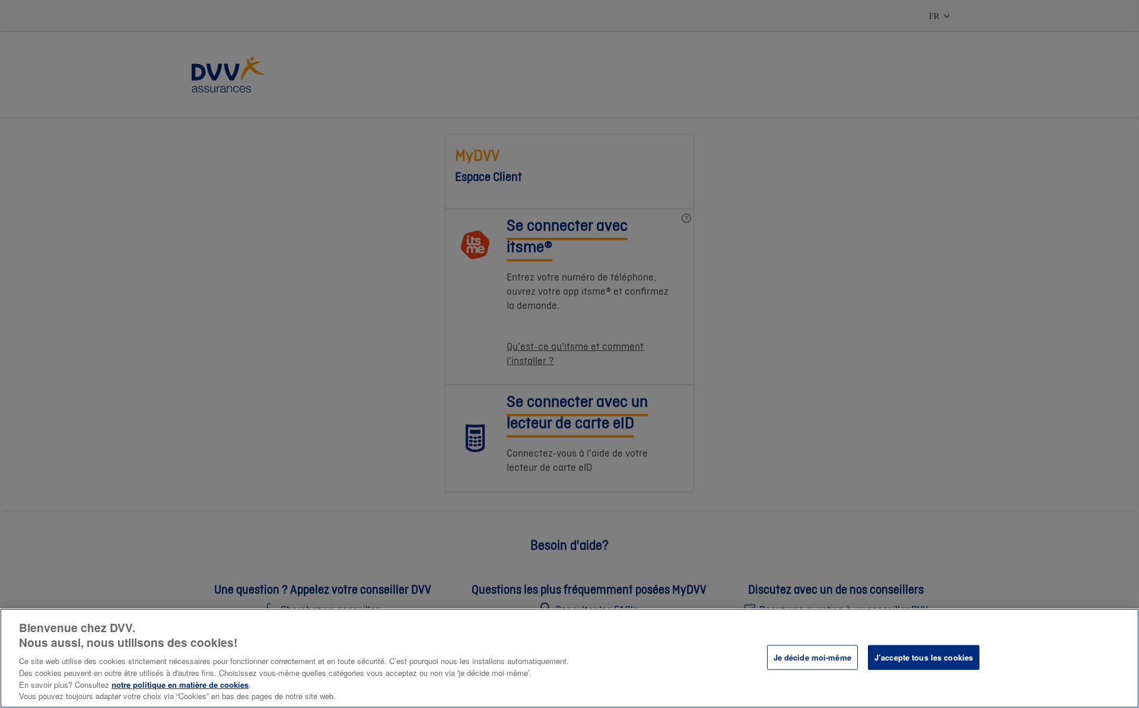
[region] (569, 658)
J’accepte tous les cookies (923, 657)
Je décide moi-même (812, 657)
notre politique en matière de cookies (180, 684)
